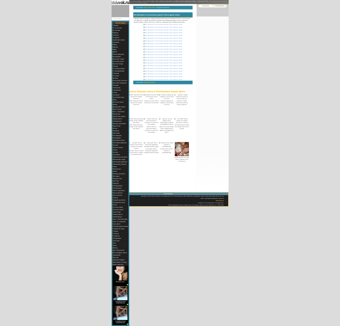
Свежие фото (118, 214)
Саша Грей (117, 212)
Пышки (115, 197)
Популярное (205, 5)
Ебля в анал (117, 109)
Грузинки (116, 95)
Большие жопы (118, 61)
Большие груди (118, 59)
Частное (116, 257)
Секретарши (117, 217)
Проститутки (117, 195)
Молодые (116, 176)
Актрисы (116, 37)
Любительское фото (120, 157)
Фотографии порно (120, 252)
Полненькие (117, 188)
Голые (115, 92)
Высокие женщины (120, 83)
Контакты (168, 194)
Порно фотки (117, 193)
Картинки (116, 133)
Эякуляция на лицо (120, 262)
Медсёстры (117, 169)
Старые (115, 231)
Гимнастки (116, 87)
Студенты (116, 236)
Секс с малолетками (120, 219)
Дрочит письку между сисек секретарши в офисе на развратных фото (167, 129)
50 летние (116, 30)
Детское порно (118, 102)
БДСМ (115, 52)
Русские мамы (118, 207)
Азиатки (116, 35)
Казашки (116, 130)
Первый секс (117, 178)
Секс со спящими (119, 221)
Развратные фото (119, 200)
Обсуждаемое (219, 5)
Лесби (115, 150)
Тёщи (115, 245)
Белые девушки (118, 54)
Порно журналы (119, 190)
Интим (115, 128)
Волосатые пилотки (120, 80)
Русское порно (118, 209)
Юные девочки (118, 264)
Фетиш (115, 248)
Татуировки (117, 238)
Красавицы (117, 138)
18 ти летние (117, 28)
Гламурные (117, 90)
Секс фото (116, 224)
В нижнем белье (119, 68)
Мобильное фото (119, 174)
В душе (115, 66)
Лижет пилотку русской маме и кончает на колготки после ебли (151, 129)
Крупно (115, 145)
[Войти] (120, 10)
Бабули (115, 47)
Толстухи (116, 240)
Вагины (115, 78)
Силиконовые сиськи (120, 226)
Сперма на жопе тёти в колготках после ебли (151, 101)
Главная (115, 25)
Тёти (114, 243)
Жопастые (116, 114)
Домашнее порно (119, 107)
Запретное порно (119, 116)
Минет (115, 171)
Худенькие (117, 255)
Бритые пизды (118, 64)
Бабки (115, 44)
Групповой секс (118, 97)
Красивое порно (119, 140)
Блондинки (117, 56)
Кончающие (117, 135)
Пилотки (116, 181)
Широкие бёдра (118, 260)
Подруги (116, 183)
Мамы (115, 166)
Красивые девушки (120, 142)
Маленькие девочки (120, 162)
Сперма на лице (118, 228)
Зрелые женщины (119, 123)
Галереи (116, 85)
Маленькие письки (119, 164)
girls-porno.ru (220, 200)
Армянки (116, 42)
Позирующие (117, 185)
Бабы (114, 49)
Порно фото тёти (149, 7)
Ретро (115, 205)
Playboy (115, 32)
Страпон (116, 233)
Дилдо (115, 104)
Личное (115, 152)
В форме (116, 73)
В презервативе (118, 71)
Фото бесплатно (118, 250)
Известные (116, 126)
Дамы (115, 99)
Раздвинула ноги (119, 202)
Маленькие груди (119, 159)
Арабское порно (119, 40)
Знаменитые (117, 121)
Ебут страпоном (118, 111)
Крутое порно (118, 147)
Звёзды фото (117, 119)
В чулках (116, 75)
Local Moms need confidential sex (120, 302)
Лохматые (116, 154)
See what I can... (120, 281)
